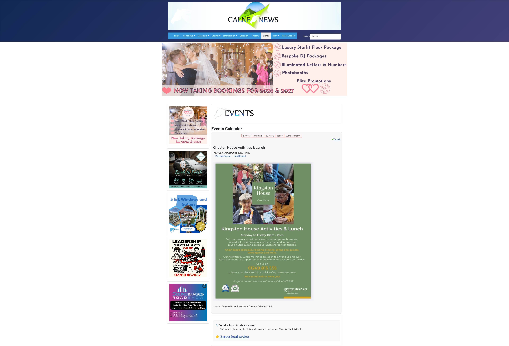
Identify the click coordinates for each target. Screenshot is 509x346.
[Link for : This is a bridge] (188, 125)
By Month (257, 136)
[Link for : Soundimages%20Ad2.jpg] (188, 302)
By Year (246, 136)
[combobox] (325, 37)
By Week (270, 136)
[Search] (336, 139)
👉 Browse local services (232, 336)
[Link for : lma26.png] (188, 258)
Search (306, 36)
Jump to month (293, 136)
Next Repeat (240, 156)
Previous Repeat (223, 156)
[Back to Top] (504, 341)
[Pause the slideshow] (198, 302)
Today (280, 136)
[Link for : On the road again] (188, 169)
